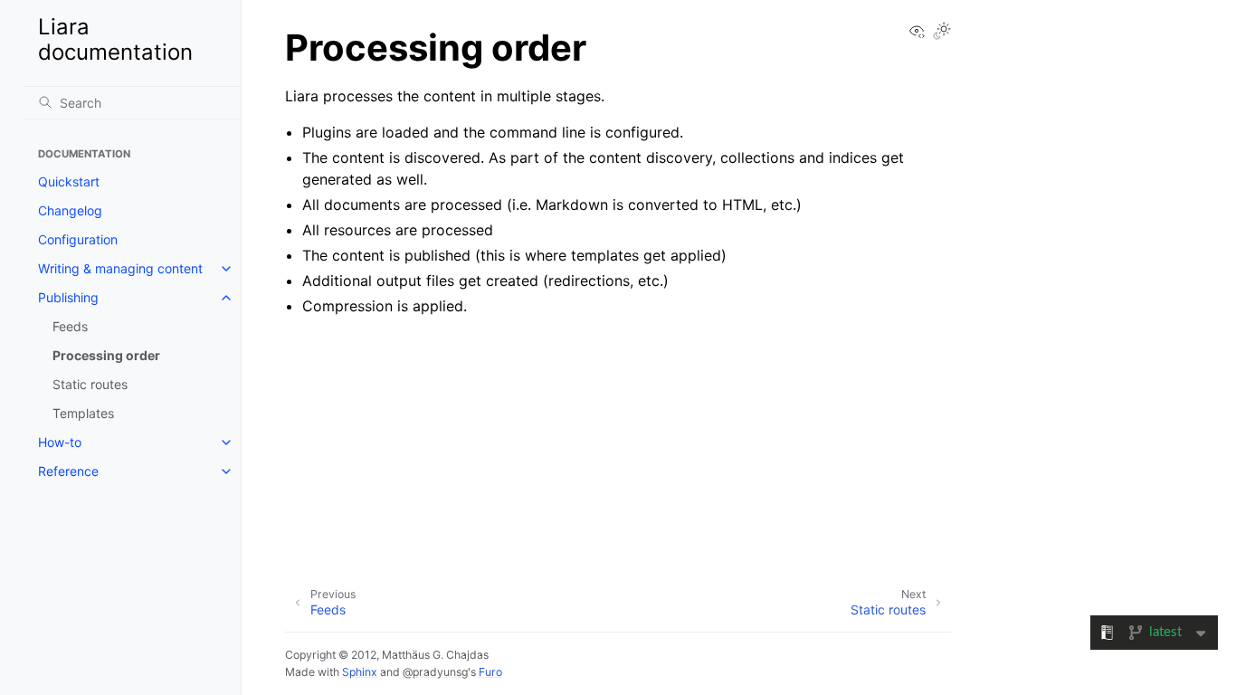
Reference (68, 471)
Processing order (106, 355)
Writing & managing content (120, 268)
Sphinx (359, 672)
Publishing (68, 297)
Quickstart (69, 181)
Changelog (70, 210)
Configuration (78, 239)
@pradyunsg (435, 672)
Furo (490, 672)
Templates (83, 413)
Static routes (90, 384)
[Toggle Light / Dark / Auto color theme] (942, 32)
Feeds (70, 326)
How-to (59, 442)
